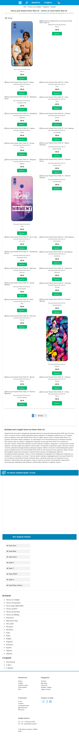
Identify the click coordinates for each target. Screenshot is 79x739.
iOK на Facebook (47, 702)
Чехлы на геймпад (12, 615)
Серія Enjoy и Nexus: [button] (16, 585)
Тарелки (9, 650)
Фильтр (10, 18)
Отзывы (20, 703)
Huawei (53, 7)
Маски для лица (12, 621)
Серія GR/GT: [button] (13, 574)
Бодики (8, 638)
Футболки (9, 630)
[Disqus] (39, 502)
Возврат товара (46, 687)
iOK (24, 7)
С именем (9, 668)
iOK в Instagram (50, 701)
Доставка (44, 683)
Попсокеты (10, 618)
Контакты (21, 709)
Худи (8, 633)
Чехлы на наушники (13, 603)
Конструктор (10, 662)
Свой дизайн (22, 687)
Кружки (8, 647)
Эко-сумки (10, 624)
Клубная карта (23, 685)
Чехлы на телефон (34, 7)
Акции (20, 681)
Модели (46, 7)
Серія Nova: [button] (13, 545)
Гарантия (44, 685)
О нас (20, 701)
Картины (9, 653)
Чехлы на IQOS (11, 609)
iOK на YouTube (43, 701)
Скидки (20, 683)
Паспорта (9, 627)
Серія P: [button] (11, 562)
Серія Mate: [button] (12, 551)
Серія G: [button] (11, 579)
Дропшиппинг (22, 707)
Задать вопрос (46, 689)
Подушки (9, 641)
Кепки (8, 636)
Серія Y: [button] (11, 568)
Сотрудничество (23, 705)
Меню (20, 2)
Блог (19, 689)
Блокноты (9, 644)
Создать (48, 3)
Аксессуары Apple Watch (15, 606)
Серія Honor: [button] (13, 557)
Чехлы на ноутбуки (13, 612)
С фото (8, 665)
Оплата (43, 681)
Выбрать (36, 3)
